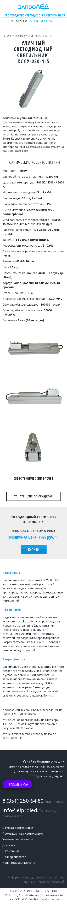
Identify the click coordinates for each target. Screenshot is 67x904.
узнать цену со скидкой (33, 496)
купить (33, 549)
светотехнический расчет (33, 478)
